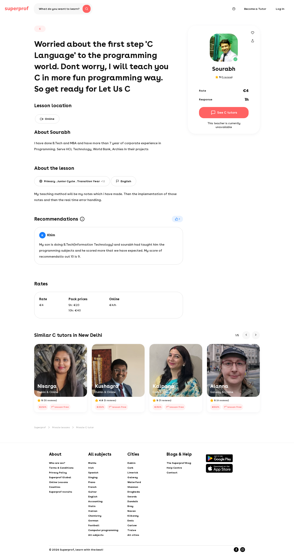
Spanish (93, 472)
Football (93, 525)
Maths (92, 463)
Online (49, 118)
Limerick (132, 472)
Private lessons (61, 427)
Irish (91, 467)
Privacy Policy (58, 472)
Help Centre (174, 467)
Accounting (95, 501)
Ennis (130, 520)
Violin (91, 506)
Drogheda (133, 491)
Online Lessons (58, 482)
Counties (54, 487)
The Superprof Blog (179, 463)
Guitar (92, 491)
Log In (280, 8)
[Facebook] (236, 549)
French (92, 487)
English (92, 496)
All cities (133, 535)
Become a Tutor (255, 8)
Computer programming (103, 530)
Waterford (134, 482)
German (93, 520)
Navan (131, 511)
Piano (91, 482)
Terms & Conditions (61, 467)
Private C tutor (85, 427)
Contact (172, 472)
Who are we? (57, 463)
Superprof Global (60, 477)
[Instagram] (242, 549)
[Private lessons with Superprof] (17, 8)
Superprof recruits (60, 491)
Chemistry (94, 515)
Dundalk (132, 501)
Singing (92, 477)
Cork (130, 467)
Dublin (131, 463)
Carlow (132, 525)
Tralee (131, 530)
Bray (130, 506)
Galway (132, 477)
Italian (92, 511)
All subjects (96, 535)
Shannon (132, 487)
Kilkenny (133, 515)
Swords (132, 496)
